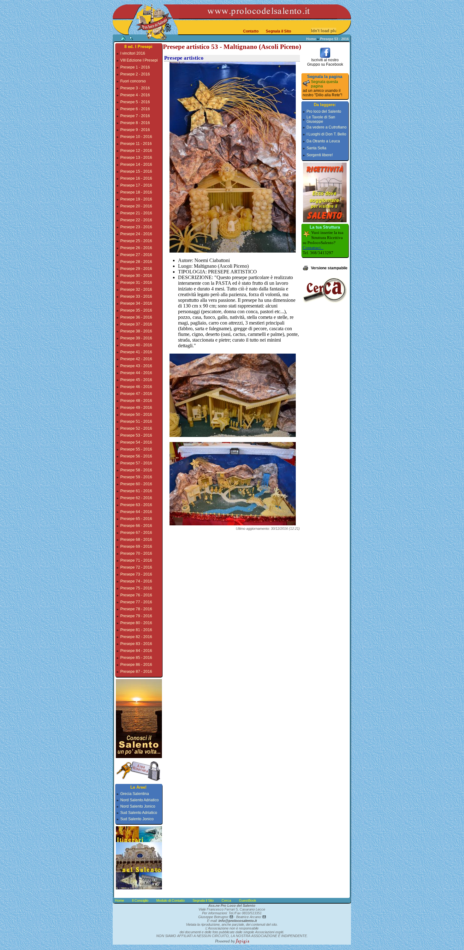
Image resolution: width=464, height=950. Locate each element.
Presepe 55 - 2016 (136, 449)
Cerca (226, 900)
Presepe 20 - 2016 (136, 206)
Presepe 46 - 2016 (136, 387)
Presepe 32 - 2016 (136, 289)
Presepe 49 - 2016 (136, 407)
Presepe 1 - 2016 (135, 67)
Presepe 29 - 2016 (136, 268)
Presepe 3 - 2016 (135, 88)
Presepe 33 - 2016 (136, 296)
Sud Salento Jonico (137, 819)
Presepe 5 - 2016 (135, 102)
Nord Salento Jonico (137, 806)
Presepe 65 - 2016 (136, 519)
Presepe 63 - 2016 (136, 505)
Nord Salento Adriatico (139, 800)
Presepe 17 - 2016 (136, 185)
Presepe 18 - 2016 (136, 192)
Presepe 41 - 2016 (136, 352)
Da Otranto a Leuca (323, 141)
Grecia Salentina (134, 794)
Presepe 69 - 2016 (136, 546)
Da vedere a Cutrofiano (326, 127)
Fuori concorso (133, 81)
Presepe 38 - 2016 (136, 331)
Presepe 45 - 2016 (136, 380)
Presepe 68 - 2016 (136, 539)
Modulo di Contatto (170, 900)
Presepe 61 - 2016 (136, 491)
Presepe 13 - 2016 (136, 157)
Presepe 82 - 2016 (136, 637)
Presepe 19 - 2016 (136, 199)
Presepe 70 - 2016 (136, 553)
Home (311, 39)
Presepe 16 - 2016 (136, 178)
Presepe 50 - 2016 (136, 414)
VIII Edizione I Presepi (139, 60)
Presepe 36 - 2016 (136, 317)
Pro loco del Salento (323, 111)
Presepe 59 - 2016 (136, 477)
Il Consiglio (140, 900)
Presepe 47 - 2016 (136, 393)
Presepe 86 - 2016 (136, 664)
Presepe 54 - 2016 (136, 442)
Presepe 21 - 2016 (136, 213)
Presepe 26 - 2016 (136, 248)
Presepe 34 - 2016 (136, 303)
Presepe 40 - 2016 (136, 345)
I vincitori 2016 (132, 53)
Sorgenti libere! (319, 155)
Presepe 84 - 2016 (136, 650)
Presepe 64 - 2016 (136, 512)
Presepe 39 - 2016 (136, 338)
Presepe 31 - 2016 (136, 282)
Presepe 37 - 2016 (136, 324)
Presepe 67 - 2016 (136, 532)
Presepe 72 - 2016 (136, 567)
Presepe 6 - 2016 (135, 109)
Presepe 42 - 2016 (136, 359)
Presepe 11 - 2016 (136, 143)
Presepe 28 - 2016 (136, 262)
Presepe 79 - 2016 (136, 616)
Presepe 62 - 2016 (136, 498)
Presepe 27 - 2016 (136, 255)
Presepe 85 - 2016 (136, 657)
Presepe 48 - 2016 (136, 400)
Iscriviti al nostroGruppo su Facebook (325, 62)
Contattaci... (313, 247)
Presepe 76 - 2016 (136, 595)
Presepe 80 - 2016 (136, 623)
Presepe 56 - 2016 (136, 456)
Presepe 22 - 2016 (136, 220)
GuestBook (247, 900)
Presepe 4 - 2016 (135, 95)
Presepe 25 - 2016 (136, 241)
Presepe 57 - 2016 (136, 463)
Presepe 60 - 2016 (136, 484)
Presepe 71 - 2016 (136, 560)
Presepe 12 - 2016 (136, 150)
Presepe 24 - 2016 (136, 234)
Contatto (251, 31)
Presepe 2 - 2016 (135, 74)
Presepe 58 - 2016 (136, 470)
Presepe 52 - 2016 (136, 428)
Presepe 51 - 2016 (136, 421)
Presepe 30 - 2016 (136, 275)
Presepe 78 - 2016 (136, 609)
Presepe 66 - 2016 (136, 525)
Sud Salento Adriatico (138, 812)
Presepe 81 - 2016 (136, 630)
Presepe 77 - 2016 (136, 602)
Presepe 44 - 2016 (136, 373)
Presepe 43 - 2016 (136, 366)
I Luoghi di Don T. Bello (326, 134)
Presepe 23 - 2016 (136, 227)
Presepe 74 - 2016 (136, 581)
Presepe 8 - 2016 (135, 123)
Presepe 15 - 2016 (136, 171)
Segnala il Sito (278, 31)
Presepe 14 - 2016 (136, 164)
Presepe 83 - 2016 (136, 644)
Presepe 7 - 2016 (135, 116)
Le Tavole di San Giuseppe (320, 119)
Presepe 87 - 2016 (136, 671)
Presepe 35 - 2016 (136, 310)
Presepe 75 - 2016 (136, 588)
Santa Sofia (316, 148)
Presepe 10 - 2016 (136, 136)
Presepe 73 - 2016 (136, 574)
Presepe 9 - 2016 (135, 130)
